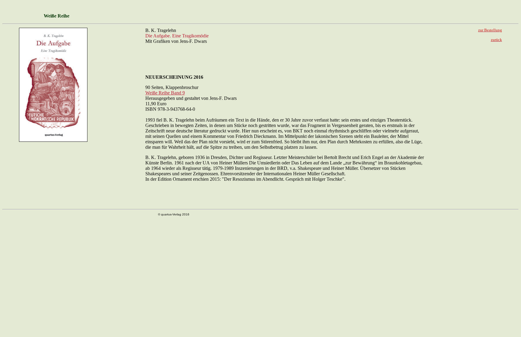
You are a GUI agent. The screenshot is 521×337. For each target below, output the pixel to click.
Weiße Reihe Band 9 (165, 92)
